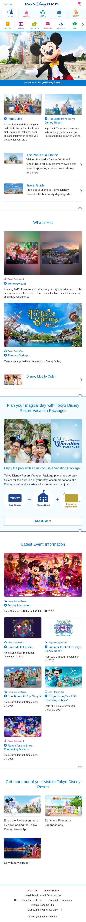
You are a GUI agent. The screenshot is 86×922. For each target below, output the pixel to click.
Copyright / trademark (60, 900)
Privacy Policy (51, 890)
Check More (43, 520)
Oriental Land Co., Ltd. (43, 905)
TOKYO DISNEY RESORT (42, 4)
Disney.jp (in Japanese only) (43, 909)
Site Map (32, 890)
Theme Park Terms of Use (28, 900)
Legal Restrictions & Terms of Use (43, 895)
